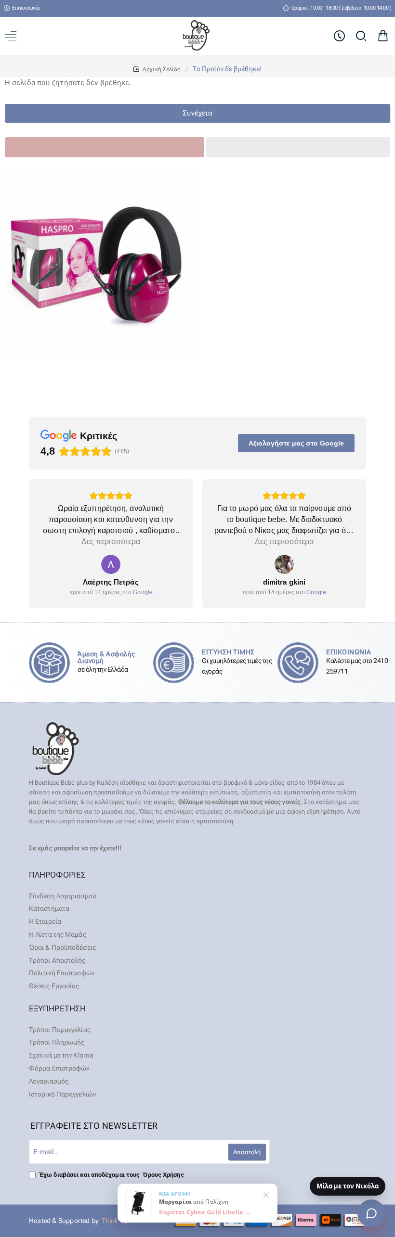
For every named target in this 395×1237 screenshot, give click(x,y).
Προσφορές (229, 147)
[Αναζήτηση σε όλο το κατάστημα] (361, 36)
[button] (17, 265)
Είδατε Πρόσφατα (36, 147)
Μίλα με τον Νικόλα (347, 1186)
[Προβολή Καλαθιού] (383, 36)
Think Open (118, 1220)
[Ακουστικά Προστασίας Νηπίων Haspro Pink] (100, 263)
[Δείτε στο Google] (110, 564)
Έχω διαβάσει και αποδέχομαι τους (111, 1174)
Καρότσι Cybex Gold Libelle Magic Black (207, 1212)
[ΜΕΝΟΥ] (12, 36)
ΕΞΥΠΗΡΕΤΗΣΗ (57, 1008)
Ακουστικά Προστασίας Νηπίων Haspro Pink (100, 367)
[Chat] (371, 1213)
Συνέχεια (197, 113)
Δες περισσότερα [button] (111, 541)
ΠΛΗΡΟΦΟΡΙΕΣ (57, 875)
